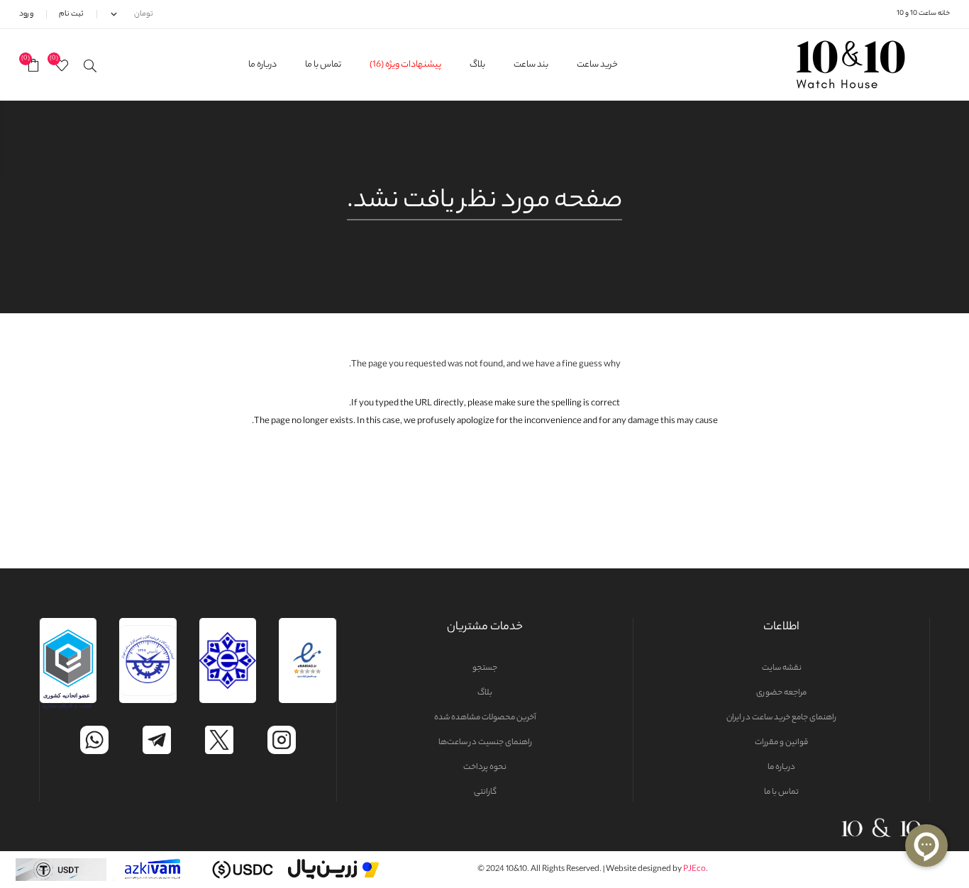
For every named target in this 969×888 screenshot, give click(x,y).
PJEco (694, 869)
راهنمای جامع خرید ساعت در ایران (781, 718)
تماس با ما (781, 792)
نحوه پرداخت (484, 767)
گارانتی (485, 792)
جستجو (484, 668)
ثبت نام (71, 14)
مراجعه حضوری (781, 693)
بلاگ (484, 693)
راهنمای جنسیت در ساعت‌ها (485, 743)
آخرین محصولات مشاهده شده (485, 718)
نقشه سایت (782, 668)
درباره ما (781, 767)
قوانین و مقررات (781, 743)
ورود (26, 14)
